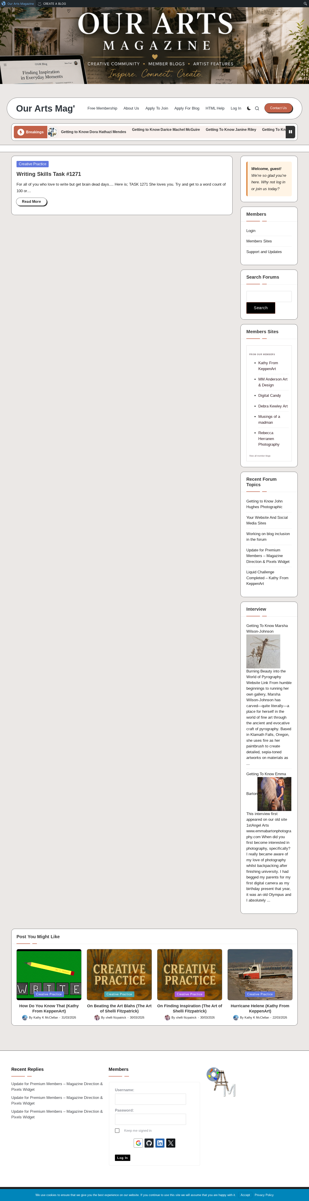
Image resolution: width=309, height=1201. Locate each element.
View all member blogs (260, 456)
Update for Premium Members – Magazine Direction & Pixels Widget (268, 556)
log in (280, 182)
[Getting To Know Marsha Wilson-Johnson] (263, 651)
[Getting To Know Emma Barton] (274, 794)
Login (250, 231)
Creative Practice (32, 164)
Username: (124, 1090)
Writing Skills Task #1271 (49, 174)
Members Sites (259, 241)
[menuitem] (18, 3)
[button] (278, 108)
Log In (122, 1158)
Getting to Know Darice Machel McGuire (133, 130)
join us (261, 189)
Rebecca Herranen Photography (269, 439)
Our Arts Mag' (45, 108)
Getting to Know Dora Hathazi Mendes (61, 132)
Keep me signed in (138, 1130)
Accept (245, 1195)
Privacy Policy (264, 1195)
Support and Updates (264, 252)
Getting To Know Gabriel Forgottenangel (264, 130)
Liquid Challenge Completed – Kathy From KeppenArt (267, 578)
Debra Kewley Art (273, 406)
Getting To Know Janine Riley (198, 130)
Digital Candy (269, 395)
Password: (124, 1110)
